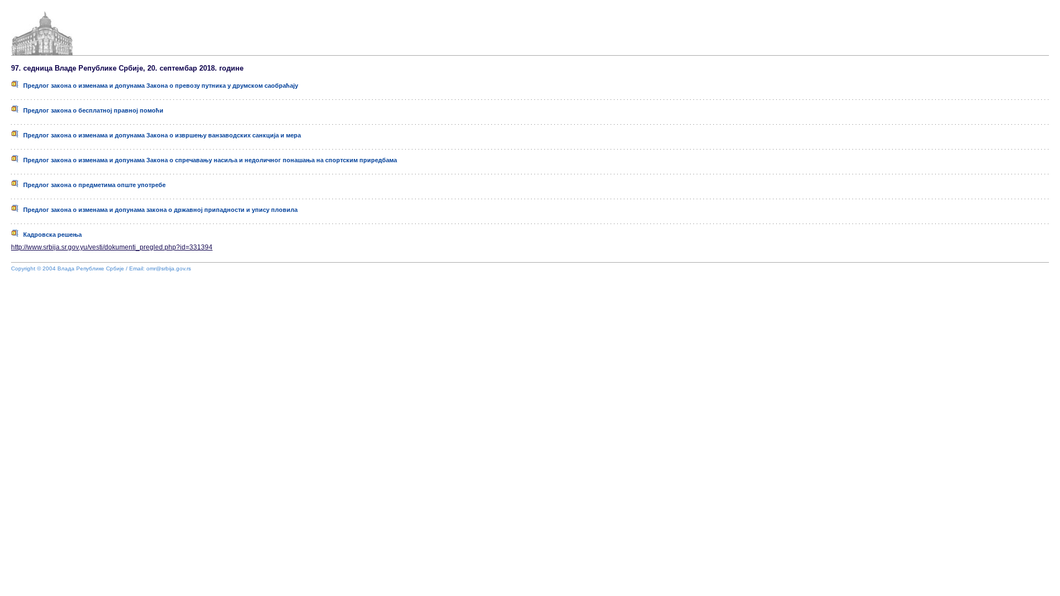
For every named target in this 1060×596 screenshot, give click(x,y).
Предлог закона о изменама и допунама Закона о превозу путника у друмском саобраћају (158, 85)
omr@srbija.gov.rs (168, 268)
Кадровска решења (50, 234)
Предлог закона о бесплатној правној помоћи (90, 110)
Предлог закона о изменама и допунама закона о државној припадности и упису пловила (158, 209)
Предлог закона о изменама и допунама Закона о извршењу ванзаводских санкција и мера (159, 135)
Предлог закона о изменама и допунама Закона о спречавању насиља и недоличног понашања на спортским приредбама (207, 160)
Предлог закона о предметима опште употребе (92, 185)
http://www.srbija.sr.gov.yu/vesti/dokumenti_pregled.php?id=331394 (112, 247)
